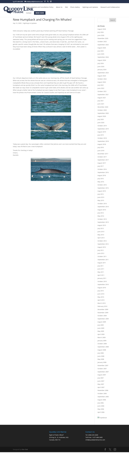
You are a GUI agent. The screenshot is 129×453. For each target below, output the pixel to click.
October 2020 (102, 110)
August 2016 (102, 175)
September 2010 (103, 284)
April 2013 (101, 238)
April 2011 (101, 275)
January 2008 (102, 362)
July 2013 (101, 228)
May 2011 (101, 272)
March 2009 (102, 337)
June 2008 (101, 356)
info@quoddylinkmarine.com (95, 440)
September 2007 (103, 372)
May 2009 (101, 331)
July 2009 (101, 325)
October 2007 (102, 369)
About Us (59, 7)
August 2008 (102, 350)
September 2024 (103, 57)
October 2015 (102, 185)
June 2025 (101, 54)
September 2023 (103, 73)
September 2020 (103, 113)
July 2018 (101, 147)
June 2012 (101, 253)
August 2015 (102, 191)
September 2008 (103, 347)
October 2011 (102, 256)
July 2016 (101, 179)
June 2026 (101, 35)
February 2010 (102, 306)
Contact (28, 13)
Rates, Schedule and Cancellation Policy (39, 7)
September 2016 (103, 172)
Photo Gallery (75, 7)
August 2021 (102, 98)
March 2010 (102, 303)
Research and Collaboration (110, 7)
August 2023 (102, 76)
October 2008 (102, 344)
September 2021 (103, 94)
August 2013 (102, 225)
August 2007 (102, 375)
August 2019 (102, 132)
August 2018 (102, 144)
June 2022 (101, 88)
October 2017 (102, 157)
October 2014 (102, 204)
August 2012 (102, 247)
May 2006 (101, 409)
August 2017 (102, 163)
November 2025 (103, 38)
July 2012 (101, 250)
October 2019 (102, 126)
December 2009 (103, 309)
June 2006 (101, 406)
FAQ (66, 7)
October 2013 (102, 219)
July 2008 (101, 353)
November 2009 (103, 313)
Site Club (25, 449)
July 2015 (101, 194)
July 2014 (101, 213)
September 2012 (103, 244)
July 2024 (101, 63)
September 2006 (103, 397)
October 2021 (102, 91)
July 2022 (101, 85)
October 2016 (102, 169)
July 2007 (101, 378)
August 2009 (102, 322)
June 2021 (101, 104)
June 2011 (101, 269)
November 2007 (103, 365)
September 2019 (103, 129)
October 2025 (102, 41)
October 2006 (102, 393)
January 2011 (102, 278)
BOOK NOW (40, 13)
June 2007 (101, 381)
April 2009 (101, 334)
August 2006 (102, 400)
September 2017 (103, 160)
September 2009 (103, 319)
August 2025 (102, 48)
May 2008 (101, 359)
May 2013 (101, 235)
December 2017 (103, 154)
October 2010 (102, 281)
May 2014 (101, 216)
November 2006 (103, 390)
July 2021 (101, 101)
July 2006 (101, 403)
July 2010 (101, 291)
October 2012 (102, 241)
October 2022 (102, 79)
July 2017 (101, 166)
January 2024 (102, 69)
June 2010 (101, 294)
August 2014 (102, 210)
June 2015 (101, 197)
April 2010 (101, 300)
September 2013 (103, 222)
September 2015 (103, 188)
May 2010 (101, 297)
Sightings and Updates (90, 7)
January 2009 (102, 341)
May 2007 (101, 384)
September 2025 (103, 45)
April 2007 (101, 387)
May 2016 (101, 182)
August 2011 (102, 263)
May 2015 (101, 200)
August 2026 (102, 29)
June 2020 (101, 122)
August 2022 (102, 82)
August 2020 (102, 116)
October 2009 (102, 316)
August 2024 (102, 60)
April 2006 (101, 412)
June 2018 (101, 151)
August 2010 (102, 288)
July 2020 (101, 119)
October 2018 (102, 138)
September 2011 (103, 260)
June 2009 (101, 328)
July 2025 (101, 51)
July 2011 (101, 266)
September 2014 (103, 207)
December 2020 (103, 107)
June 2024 (101, 66)
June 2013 (101, 232)
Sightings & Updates (30, 23)
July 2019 (101, 135)
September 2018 (103, 141)
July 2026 (101, 32)
